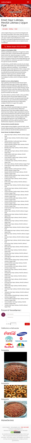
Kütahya (11, 29)
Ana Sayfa (5, 29)
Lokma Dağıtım (6, 2)
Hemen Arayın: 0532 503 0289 (16, 46)
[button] (2, 10)
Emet (16, 29)
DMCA (15, 430)
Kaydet (27, 324)
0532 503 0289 (25, 427)
